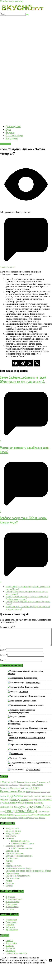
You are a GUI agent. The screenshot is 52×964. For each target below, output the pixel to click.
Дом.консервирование (19, 712)
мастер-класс (33, 802)
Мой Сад (24, 788)
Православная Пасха (12, 791)
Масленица (15, 788)
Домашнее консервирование (19, 856)
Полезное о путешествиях (18, 876)
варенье (3, 796)
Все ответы (12, 138)
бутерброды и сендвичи (42, 792)
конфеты (48, 799)
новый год (42, 806)
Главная (9, 940)
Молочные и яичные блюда (18, 868)
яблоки (42, 817)
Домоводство (13, 126)
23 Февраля (19, 782)
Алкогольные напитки (21, 848)
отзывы (2, 811)
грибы (30, 796)
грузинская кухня (42, 796)
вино (26, 796)
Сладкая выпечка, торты (22, 843)
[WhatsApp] (37, 363)
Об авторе (10, 950)
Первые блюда (30, 744)
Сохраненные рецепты (16, 953)
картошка (39, 799)
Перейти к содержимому (11, 1)
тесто (3, 814)
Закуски (21, 716)
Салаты (22, 758)
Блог (2, 660)
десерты (4, 799)
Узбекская (10, 927)
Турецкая (10, 925)
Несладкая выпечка (38, 728)
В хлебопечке (13, 785)
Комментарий (7, 627)
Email (3, 655)
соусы (41, 811)
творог (47, 811)
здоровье (22, 799)
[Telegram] (22, 363)
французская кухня (30, 818)
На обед (33, 787)
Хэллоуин (29, 792)
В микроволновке (30, 782)
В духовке (10, 896)
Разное (20, 753)
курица (4, 802)
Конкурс (10, 945)
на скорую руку (22, 806)
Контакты (10, 948)
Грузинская (11, 922)
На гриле (10, 909)
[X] (29, 363)
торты (10, 814)
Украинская (11, 920)
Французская (12, 930)
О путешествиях (14, 135)
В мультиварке (42, 782)
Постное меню (30, 749)
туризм (29, 815)
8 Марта (4, 781)
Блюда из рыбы (32, 687)
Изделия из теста (33, 769)
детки (12, 799)
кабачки (30, 799)
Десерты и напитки (36, 696)
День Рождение (24, 785)
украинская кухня (15, 817)
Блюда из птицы (33, 682)
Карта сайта (11, 943)
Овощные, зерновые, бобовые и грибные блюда (26, 738)
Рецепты (10, 132)
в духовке (15, 795)
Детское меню (29, 701)
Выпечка (23, 691)
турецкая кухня (19, 815)
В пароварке (11, 904)
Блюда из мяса (30, 678)
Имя (3, 650)
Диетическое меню (36, 705)
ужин (35, 814)
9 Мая (11, 782)
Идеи (8, 129)
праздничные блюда (21, 811)
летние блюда (17, 802)
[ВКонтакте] (15, 363)
